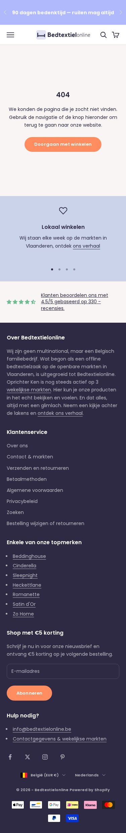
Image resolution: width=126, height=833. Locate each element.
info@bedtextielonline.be (42, 729)
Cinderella (24, 565)
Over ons (17, 445)
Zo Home (23, 614)
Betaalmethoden (27, 479)
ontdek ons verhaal (60, 413)
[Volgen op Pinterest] (62, 757)
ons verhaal (86, 246)
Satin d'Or (24, 604)
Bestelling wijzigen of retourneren (45, 523)
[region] (63, 232)
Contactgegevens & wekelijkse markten (60, 738)
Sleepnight (25, 575)
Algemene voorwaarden (35, 490)
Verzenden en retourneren (38, 468)
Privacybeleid (22, 501)
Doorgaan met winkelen (63, 144)
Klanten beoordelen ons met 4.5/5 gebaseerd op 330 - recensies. (74, 302)
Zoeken (15, 512)
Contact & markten (30, 456)
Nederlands (87, 775)
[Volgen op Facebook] (10, 757)
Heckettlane (27, 585)
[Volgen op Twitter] (27, 757)
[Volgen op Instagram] (45, 757)
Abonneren (29, 693)
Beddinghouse (29, 556)
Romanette (26, 594)
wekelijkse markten (29, 389)
